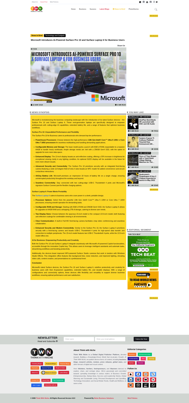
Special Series (47, 368)
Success (93, 9)
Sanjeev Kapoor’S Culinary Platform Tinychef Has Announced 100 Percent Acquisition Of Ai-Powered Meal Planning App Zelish (148, 141)
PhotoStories (134, 9)
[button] (155, 9)
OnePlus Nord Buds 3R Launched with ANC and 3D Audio (147, 122)
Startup (131, 363)
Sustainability (133, 358)
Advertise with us (50, 385)
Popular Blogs (64, 364)
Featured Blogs (51, 364)
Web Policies (54, 2)
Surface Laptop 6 (43, 196)
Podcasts (35, 368)
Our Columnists (58, 380)
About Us (35, 2)
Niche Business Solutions (104, 398)
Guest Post (43, 2)
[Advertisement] (94, 24)
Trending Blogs (37, 364)
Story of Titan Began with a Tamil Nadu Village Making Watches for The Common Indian (147, 159)
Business (82, 9)
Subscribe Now (141, 339)
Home (73, 9)
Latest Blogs (104, 9)
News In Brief (119, 9)
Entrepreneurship (144, 354)
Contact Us (35, 380)
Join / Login (36, 385)
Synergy (151, 358)
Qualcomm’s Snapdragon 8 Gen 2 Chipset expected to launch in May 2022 (147, 177)
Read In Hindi (60, 368)
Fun (143, 358)
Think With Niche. (42, 398)
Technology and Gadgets (55, 35)
